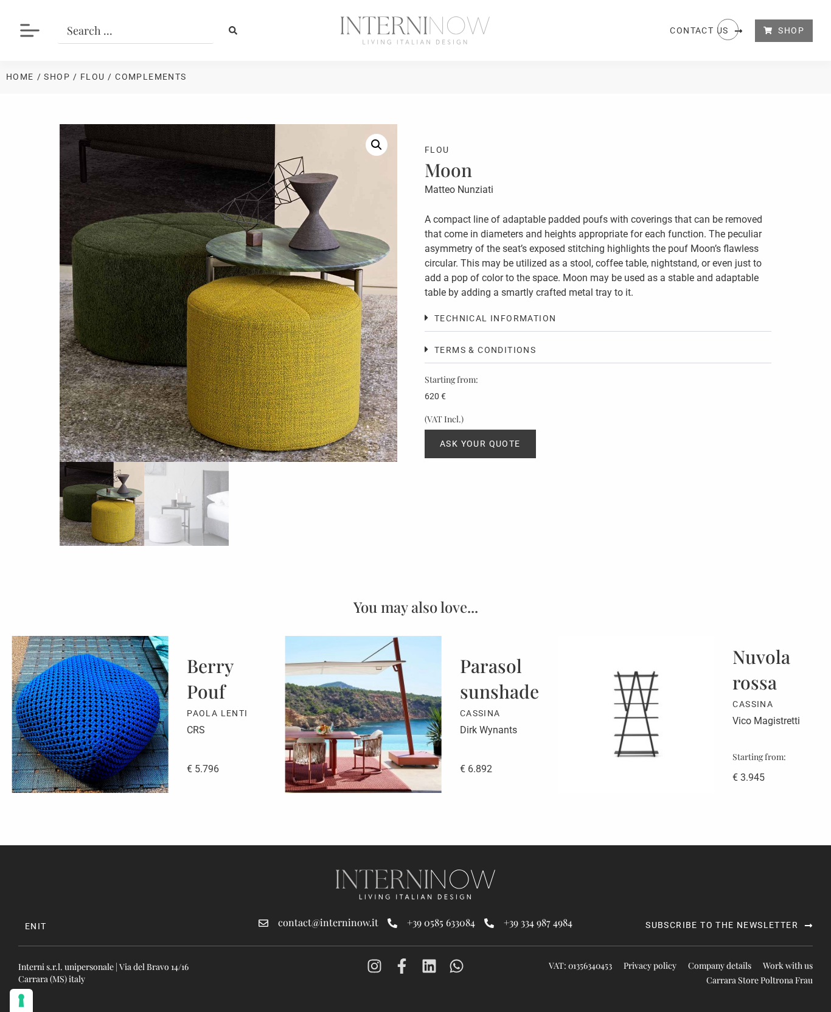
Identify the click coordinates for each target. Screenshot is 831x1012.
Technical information (495, 318)
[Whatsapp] (456, 966)
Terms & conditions (485, 350)
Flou (92, 77)
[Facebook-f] (401, 966)
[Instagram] (374, 966)
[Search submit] (233, 30)
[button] (377, 145)
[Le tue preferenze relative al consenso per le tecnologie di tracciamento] (21, 1000)
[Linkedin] (429, 966)
